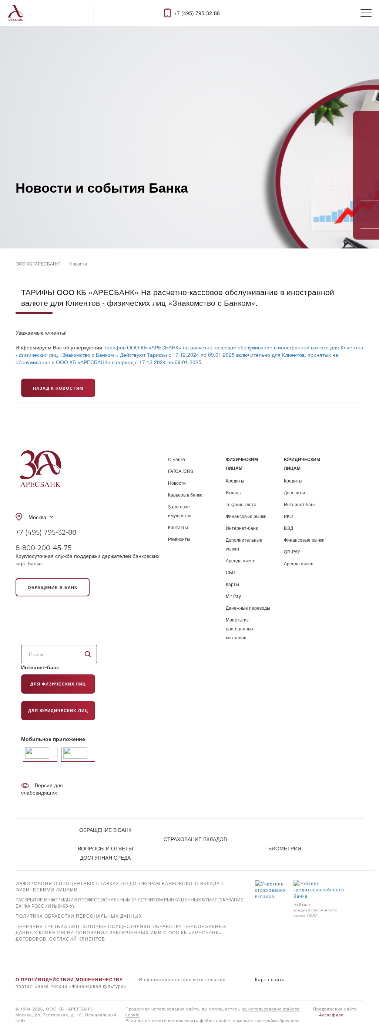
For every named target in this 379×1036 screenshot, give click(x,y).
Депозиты (294, 492)
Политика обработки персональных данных (79, 916)
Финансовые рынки (246, 516)
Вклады (234, 492)
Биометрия (284, 848)
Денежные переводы (248, 608)
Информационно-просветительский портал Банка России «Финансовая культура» (121, 982)
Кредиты (235, 480)
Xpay (21, 948)
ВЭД (288, 528)
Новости (78, 263)
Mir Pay (233, 596)
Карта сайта (270, 979)
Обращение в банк (53, 587)
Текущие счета (241, 504)
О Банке (176, 459)
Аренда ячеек (240, 560)
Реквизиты (179, 539)
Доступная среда (105, 857)
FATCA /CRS (180, 471)
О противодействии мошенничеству (69, 979)
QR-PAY (292, 551)
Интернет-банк (242, 528)
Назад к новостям (58, 388)
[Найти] (87, 654)
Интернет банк (299, 504)
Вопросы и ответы (105, 848)
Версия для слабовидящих (42, 788)
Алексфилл (331, 1015)
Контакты (178, 527)
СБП (230, 572)
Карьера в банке (185, 494)
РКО (288, 516)
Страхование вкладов (195, 839)
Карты (232, 584)
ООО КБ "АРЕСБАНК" (38, 263)
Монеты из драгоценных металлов (240, 628)
